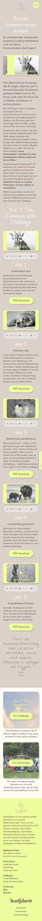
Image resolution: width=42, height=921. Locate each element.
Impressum (21, 908)
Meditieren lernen (11, 850)
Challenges (8, 876)
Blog (5, 890)
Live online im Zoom (12, 853)
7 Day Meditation (11, 879)
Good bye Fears (10, 870)
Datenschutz (21, 911)
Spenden (7, 893)
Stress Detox (9, 862)
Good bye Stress (10, 865)
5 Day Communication (13, 882)
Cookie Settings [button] (21, 915)
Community (8, 887)
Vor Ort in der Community (15, 856)
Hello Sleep (8, 868)
